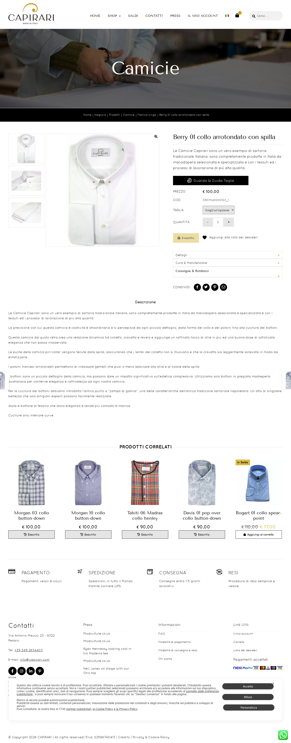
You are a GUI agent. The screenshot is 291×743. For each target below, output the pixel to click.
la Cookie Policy (103, 709)
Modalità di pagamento (174, 641)
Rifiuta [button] (248, 697)
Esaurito (188, 238)
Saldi (133, 16)
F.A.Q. (161, 633)
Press (175, 16)
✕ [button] (273, 683)
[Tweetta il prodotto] (206, 287)
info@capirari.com (34, 659)
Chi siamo (165, 658)
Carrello (238, 641)
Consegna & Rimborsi (192, 271)
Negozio (100, 114)
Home (95, 16)
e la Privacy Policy (125, 709)
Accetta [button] (248, 686)
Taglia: (178, 210)
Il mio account (203, 16)
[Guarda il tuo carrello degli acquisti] (237, 15)
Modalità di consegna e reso (177, 650)
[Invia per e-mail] (223, 287)
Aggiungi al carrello (260, 534)
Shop (112, 16)
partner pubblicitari (78, 709)
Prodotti (114, 114)
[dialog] (145, 699)
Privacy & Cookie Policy (151, 737)
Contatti (154, 16)
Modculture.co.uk (96, 633)
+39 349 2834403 (28, 650)
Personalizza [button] (249, 707)
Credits (124, 737)
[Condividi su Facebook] (197, 287)
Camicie (129, 114)
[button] (156, 136)
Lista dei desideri (245, 650)
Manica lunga (147, 114)
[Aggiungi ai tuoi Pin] (214, 287)
